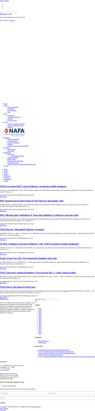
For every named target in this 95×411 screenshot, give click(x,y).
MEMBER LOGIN (6, 14)
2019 (40, 320)
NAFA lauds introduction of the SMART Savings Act (54, 350)
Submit (3, 402)
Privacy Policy (36, 407)
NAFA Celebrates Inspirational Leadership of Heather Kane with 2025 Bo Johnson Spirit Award (67, 356)
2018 (40, 322)
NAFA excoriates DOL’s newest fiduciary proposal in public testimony (33, 186)
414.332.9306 (5, 369)
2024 (40, 312)
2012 (40, 332)
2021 (40, 317)
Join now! (12, 20)
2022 (40, 315)
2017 (40, 323)
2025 (40, 310)
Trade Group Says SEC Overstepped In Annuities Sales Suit (28, 258)
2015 (40, 327)
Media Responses (44, 341)
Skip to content (4, 1)
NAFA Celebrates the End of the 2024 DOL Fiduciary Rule (56, 351)
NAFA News (42, 342)
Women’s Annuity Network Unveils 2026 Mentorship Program (57, 353)
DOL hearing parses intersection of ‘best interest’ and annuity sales (32, 201)
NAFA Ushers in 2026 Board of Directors (51, 355)
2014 (40, 328)
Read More (3, 197)
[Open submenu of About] (8, 171)
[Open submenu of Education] (10, 176)
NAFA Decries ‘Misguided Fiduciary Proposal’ (22, 229)
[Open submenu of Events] (8, 174)
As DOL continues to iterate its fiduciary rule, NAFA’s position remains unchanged (39, 244)
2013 (40, 330)
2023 (40, 313)
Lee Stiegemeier (4, 281)
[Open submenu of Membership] (12, 179)
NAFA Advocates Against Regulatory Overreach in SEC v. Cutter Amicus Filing (38, 272)
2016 (40, 325)
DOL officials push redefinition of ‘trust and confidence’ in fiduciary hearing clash (39, 215)
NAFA (2, 195)
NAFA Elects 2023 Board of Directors (18, 287)
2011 (40, 333)
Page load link (4, 408)
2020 (40, 318)
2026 (40, 308)
